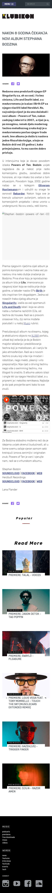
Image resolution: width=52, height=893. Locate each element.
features (6, 858)
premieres (14, 571)
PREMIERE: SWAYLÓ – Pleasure (21, 657)
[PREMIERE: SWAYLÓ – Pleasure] (26, 643)
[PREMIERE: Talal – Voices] (26, 562)
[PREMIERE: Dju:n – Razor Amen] (26, 776)
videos (5, 843)
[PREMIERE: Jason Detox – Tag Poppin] (26, 601)
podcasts (6, 832)
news (4, 855)
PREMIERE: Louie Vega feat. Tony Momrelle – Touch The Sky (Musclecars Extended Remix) (26, 702)
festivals (6, 864)
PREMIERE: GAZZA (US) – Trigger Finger (23, 748)
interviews (6, 861)
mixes (4, 840)
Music (27, 323)
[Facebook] (27, 884)
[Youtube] (16, 884)
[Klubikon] (18, 16)
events (5, 867)
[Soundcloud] (39, 884)
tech (4, 869)
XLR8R (35, 335)
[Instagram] (5, 884)
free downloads (8, 837)
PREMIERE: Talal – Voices (25, 575)
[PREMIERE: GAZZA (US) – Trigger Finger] (26, 734)
